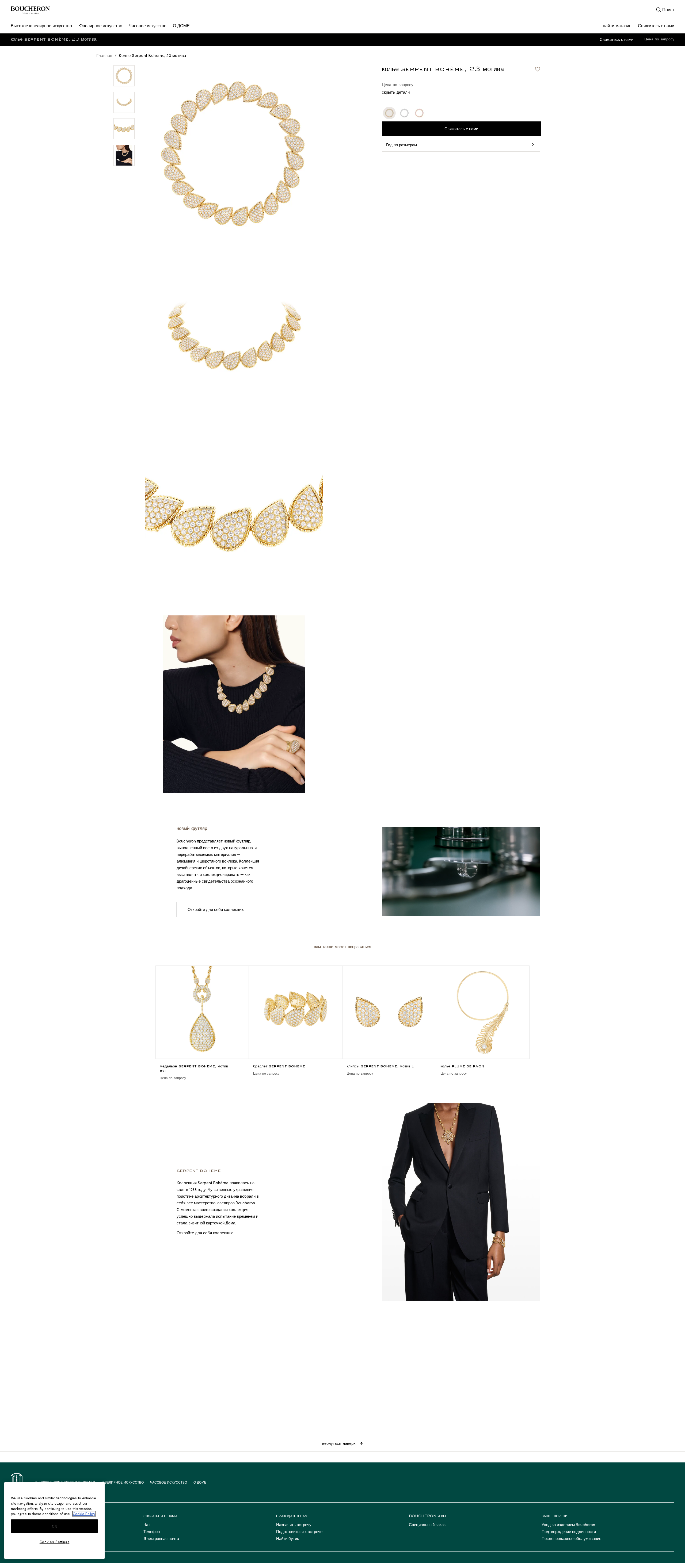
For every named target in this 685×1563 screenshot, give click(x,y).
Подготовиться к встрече (299, 1531)
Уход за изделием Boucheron (568, 1524)
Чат (146, 1524)
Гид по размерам (401, 145)
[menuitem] (665, 9)
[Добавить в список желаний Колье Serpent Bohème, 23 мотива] (537, 69)
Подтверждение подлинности (569, 1531)
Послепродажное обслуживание (571, 1538)
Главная (104, 55)
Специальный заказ (427, 1524)
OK (54, 1526)
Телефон (151, 1531)
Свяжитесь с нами (616, 39)
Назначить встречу (293, 1524)
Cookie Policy (84, 1514)
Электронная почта (161, 1538)
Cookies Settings (55, 1541)
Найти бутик (287, 1538)
